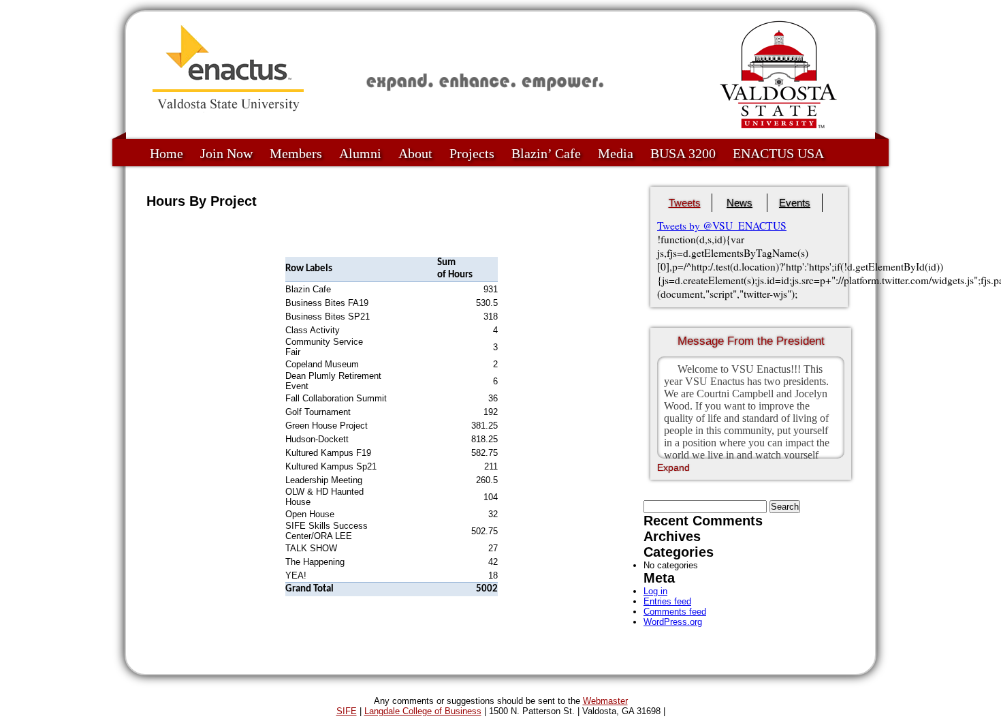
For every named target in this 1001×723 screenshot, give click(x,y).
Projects (471, 153)
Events (794, 203)
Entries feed (667, 601)
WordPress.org (673, 622)
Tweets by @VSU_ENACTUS (721, 225)
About (415, 153)
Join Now (226, 153)
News (739, 203)
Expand (673, 467)
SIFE (346, 711)
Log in (655, 591)
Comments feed (675, 611)
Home (166, 153)
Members (296, 153)
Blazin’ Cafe (546, 153)
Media (615, 153)
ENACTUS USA (778, 153)
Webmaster (605, 701)
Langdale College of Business (422, 711)
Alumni (360, 153)
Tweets (685, 203)
